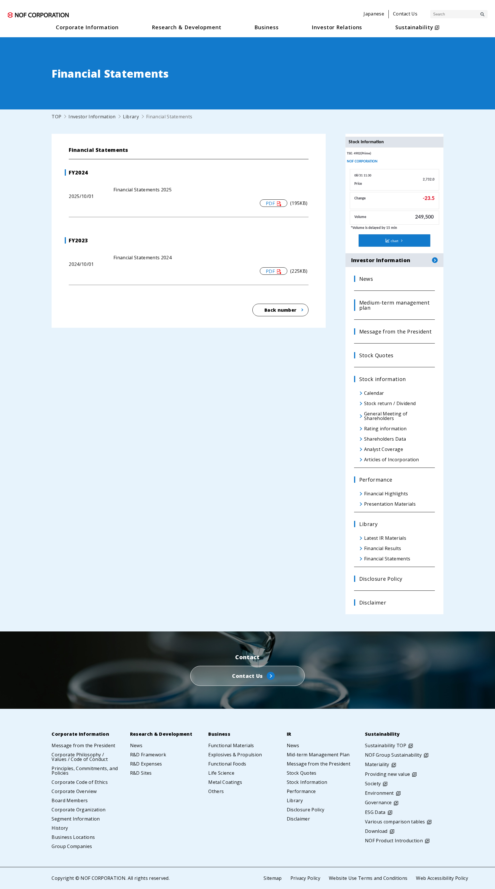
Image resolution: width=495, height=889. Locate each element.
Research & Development (161, 734)
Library (131, 116)
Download (376, 831)
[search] (482, 14)
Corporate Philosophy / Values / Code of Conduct (80, 756)
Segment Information (76, 819)
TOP (56, 116)
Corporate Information (80, 734)
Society (373, 783)
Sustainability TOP (385, 745)
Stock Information (307, 782)
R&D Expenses (146, 764)
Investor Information (91, 116)
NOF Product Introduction (394, 840)
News (136, 745)
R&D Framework (148, 754)
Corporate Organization (78, 809)
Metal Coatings (225, 782)
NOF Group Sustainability (393, 755)
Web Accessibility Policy (442, 878)
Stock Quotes (302, 773)
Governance (378, 802)
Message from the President (83, 745)
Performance (301, 791)
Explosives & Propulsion (235, 754)
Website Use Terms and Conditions (368, 878)
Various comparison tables (395, 822)
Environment (379, 793)
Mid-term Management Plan (318, 754)
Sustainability (382, 734)
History (60, 828)
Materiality (377, 764)
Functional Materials (231, 745)
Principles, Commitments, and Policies (85, 770)
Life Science (221, 773)
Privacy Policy (305, 878)
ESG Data (375, 812)
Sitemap (273, 878)
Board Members (70, 800)
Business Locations (73, 837)
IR (289, 734)
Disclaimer (298, 819)
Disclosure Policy (305, 809)
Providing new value (387, 774)
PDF (270, 203)
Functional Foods (227, 764)
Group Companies (72, 846)
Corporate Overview (74, 791)
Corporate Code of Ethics (80, 782)
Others (216, 791)
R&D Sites (141, 773)
